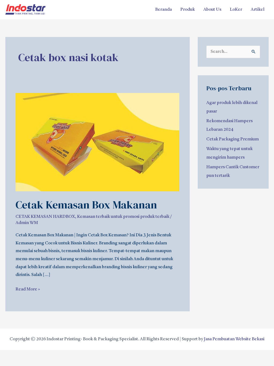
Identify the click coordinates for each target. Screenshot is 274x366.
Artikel (257, 10)
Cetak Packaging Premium (232, 139)
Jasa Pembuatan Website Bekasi (234, 339)
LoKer (236, 10)
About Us (212, 10)
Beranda (163, 10)
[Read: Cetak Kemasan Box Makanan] (97, 142)
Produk (187, 10)
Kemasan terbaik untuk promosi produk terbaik (123, 217)
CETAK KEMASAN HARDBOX (45, 217)
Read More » (28, 289)
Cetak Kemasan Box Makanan (86, 204)
